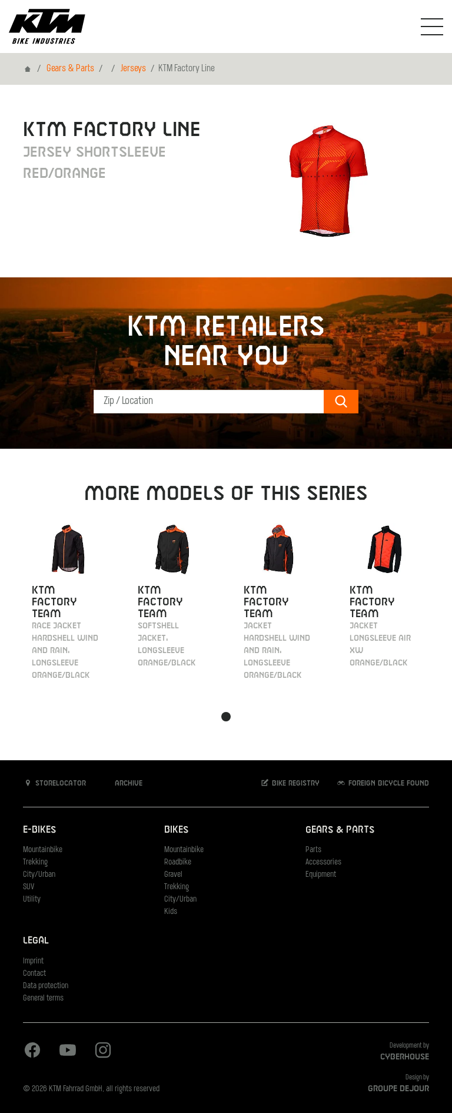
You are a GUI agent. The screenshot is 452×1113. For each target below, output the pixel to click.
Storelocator (59, 784)
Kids (170, 911)
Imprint (33, 961)
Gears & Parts (70, 69)
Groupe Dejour (398, 1088)
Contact (34, 973)
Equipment (320, 874)
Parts (313, 850)
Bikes (176, 830)
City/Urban (39, 874)
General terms (43, 998)
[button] (226, 716)
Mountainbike (42, 850)
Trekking (35, 862)
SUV (28, 887)
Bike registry (295, 784)
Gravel (173, 874)
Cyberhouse (404, 1057)
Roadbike (177, 862)
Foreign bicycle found (387, 784)
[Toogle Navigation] (432, 26)
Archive (127, 784)
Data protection (45, 986)
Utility (32, 899)
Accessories (323, 862)
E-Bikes (39, 830)
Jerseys (133, 69)
